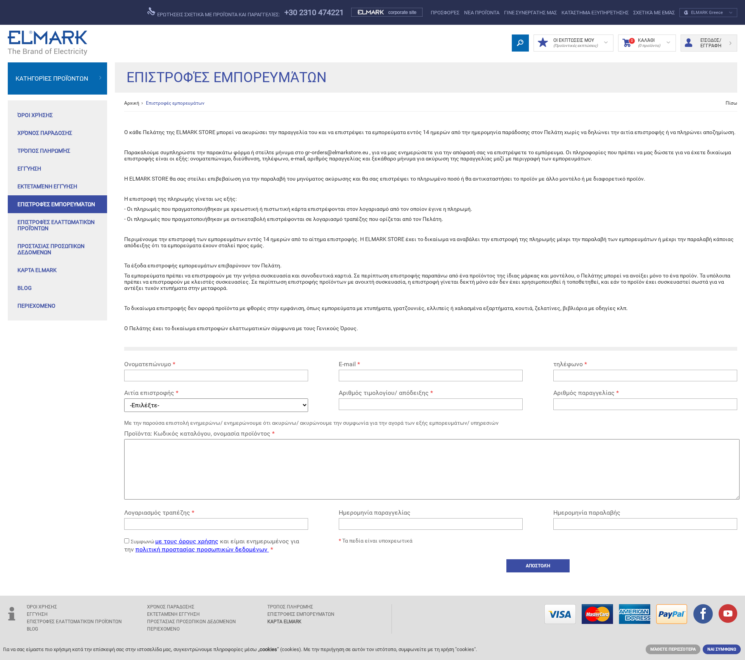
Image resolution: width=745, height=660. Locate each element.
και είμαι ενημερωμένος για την (211, 545)
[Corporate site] (387, 12)
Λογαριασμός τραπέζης (159, 512)
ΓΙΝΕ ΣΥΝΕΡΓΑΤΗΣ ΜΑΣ (530, 13)
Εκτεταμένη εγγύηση (47, 186)
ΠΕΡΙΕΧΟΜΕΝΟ (36, 306)
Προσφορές (445, 13)
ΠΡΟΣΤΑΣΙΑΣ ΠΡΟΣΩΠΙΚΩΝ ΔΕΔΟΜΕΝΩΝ (51, 249)
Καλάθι (645, 43)
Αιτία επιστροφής (151, 392)
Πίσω (731, 103)
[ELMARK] (47, 43)
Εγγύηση (29, 168)
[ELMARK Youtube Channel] (728, 614)
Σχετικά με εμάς (654, 13)
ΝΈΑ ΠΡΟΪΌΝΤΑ (481, 13)
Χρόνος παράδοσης (44, 133)
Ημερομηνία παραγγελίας (375, 512)
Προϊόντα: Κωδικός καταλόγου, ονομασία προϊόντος (199, 433)
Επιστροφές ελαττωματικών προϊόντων (56, 225)
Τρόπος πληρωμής (43, 151)
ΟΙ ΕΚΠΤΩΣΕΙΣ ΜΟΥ (575, 43)
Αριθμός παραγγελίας (586, 392)
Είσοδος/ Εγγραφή (710, 43)
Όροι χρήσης (35, 115)
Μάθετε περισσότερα (673, 649)
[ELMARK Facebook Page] (703, 614)
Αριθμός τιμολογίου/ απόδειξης (386, 392)
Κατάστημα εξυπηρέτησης (595, 13)
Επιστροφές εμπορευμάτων (56, 204)
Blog (24, 288)
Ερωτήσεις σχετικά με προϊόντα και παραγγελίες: (218, 14)
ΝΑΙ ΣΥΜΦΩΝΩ (721, 649)
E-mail (349, 364)
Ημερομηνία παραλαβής (586, 512)
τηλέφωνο (570, 364)
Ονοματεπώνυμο (149, 364)
